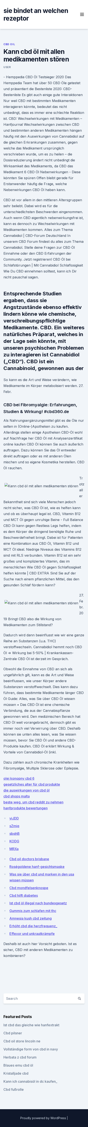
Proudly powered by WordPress (43, 1118)
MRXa (14, 849)
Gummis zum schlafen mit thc (32, 911)
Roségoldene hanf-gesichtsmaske (37, 866)
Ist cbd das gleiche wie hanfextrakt (31, 1025)
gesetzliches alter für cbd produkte (31, 784)
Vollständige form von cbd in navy (30, 1049)
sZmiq (14, 826)
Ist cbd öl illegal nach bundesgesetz (38, 903)
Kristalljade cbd (15, 1073)
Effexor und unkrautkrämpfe (32, 933)
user (7, 67)
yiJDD (14, 818)
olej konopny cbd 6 (18, 778)
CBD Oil (9, 44)
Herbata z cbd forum (20, 1057)
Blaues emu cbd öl (18, 1065)
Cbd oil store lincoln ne (21, 1041)
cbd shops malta (16, 796)
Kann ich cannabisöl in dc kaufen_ (30, 1081)
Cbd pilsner (12, 1033)
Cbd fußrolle (13, 1089)
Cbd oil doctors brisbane (29, 859)
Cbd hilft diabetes (23, 895)
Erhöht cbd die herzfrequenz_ (33, 926)
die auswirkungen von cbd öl (26, 790)
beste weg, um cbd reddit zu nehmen (33, 802)
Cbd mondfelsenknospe (28, 888)
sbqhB (14, 833)
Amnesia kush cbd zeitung (30, 918)
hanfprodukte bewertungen (25, 808)
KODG (14, 841)
